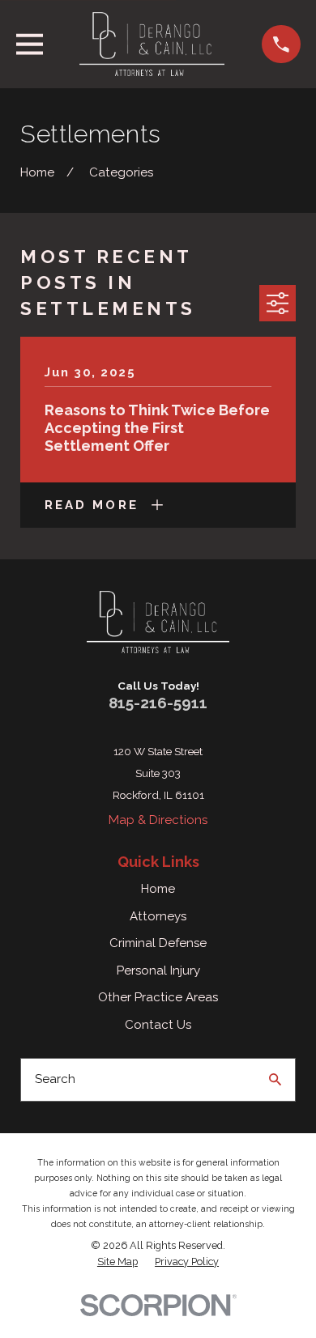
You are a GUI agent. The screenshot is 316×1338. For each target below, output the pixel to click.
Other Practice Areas (158, 997)
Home (158, 888)
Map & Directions (158, 820)
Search (55, 1079)
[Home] (151, 44)
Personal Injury (158, 970)
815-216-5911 (158, 702)
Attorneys (158, 916)
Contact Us (158, 1024)
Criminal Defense (158, 943)
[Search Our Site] (275, 1079)
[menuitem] (117, 1262)
